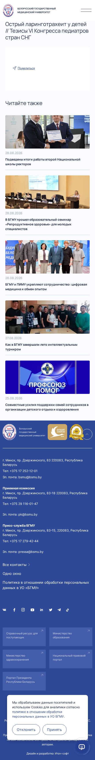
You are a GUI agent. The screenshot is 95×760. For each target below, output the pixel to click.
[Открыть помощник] (82, 747)
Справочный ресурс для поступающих (22, 635)
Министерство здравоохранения (17, 657)
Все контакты (15, 564)
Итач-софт (62, 753)
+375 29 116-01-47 (24, 504)
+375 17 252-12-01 (24, 471)
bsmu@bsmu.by (30, 477)
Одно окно (12, 573)
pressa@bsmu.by (31, 552)
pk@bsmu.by (28, 514)
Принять (54, 729)
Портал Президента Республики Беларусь (20, 679)
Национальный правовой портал (69, 657)
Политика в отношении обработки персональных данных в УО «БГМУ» (46, 585)
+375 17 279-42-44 (24, 541)
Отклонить (26, 729)
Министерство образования (62, 635)
